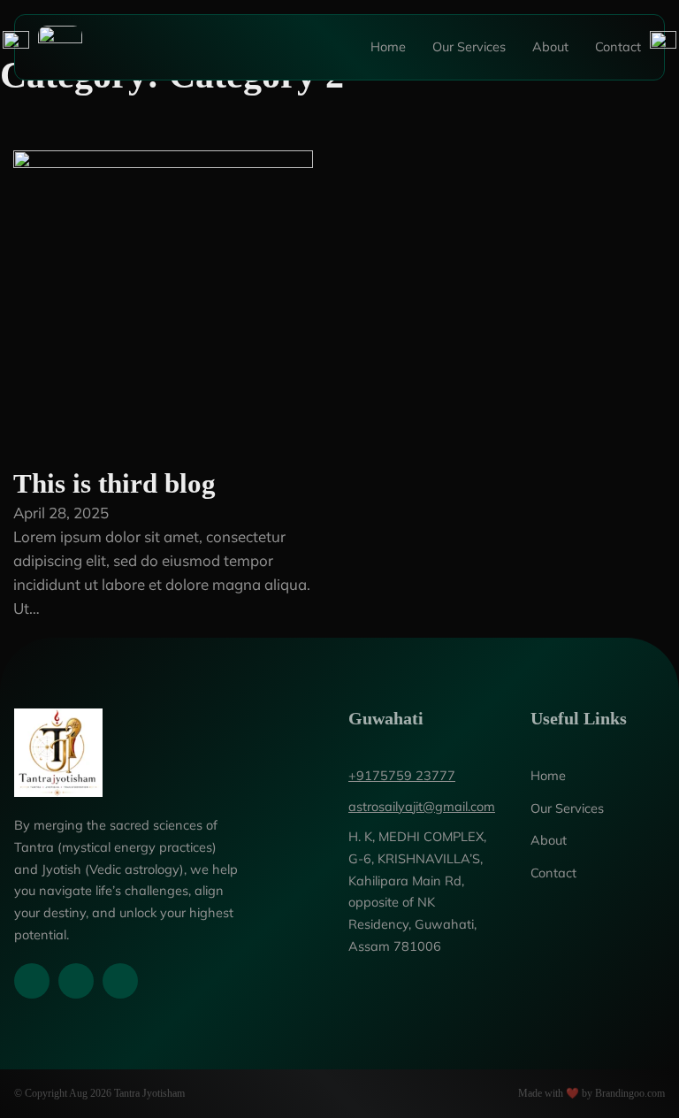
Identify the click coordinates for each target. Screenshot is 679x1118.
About (550, 46)
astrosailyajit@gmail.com (421, 806)
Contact (618, 46)
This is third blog (114, 484)
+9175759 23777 (401, 775)
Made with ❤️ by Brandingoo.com (591, 1093)
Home (388, 46)
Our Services (469, 46)
